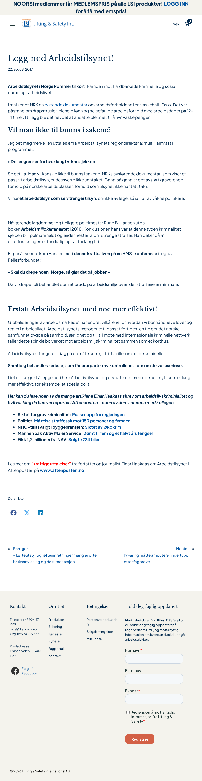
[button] (13, 512)
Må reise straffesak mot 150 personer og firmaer (82, 420)
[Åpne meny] (12, 24)
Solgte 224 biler (84, 439)
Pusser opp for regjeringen (98, 414)
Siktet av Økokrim (103, 427)
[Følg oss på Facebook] (16, 671)
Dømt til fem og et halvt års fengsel (118, 433)
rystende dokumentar (66, 104)
